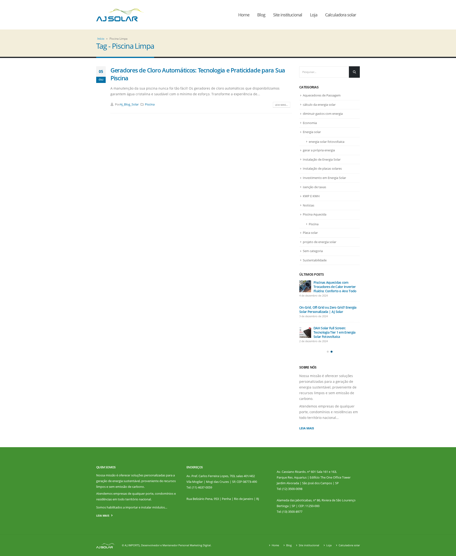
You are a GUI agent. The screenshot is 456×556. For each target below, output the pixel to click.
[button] (328, 352)
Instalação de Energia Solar (322, 159)
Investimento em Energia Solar (324, 178)
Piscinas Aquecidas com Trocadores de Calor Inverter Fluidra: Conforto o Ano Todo (335, 286)
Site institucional (287, 15)
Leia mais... (281, 104)
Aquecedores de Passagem (322, 95)
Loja (313, 15)
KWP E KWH (311, 196)
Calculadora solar (340, 15)
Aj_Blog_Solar (129, 104)
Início (100, 39)
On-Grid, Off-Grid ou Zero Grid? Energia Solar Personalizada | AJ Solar (327, 309)
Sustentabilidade (315, 260)
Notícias (308, 205)
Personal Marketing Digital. (194, 545)
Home (243, 15)
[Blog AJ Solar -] (120, 15)
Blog (261, 15)
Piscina (150, 104)
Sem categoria (313, 251)
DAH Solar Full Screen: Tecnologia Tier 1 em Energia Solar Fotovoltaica (334, 332)
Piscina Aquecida (314, 214)
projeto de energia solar (319, 242)
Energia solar (312, 132)
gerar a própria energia (319, 150)
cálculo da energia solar (319, 104)
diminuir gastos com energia (323, 113)
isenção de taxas (314, 187)
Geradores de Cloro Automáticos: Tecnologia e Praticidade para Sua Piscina (197, 74)
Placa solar (310, 232)
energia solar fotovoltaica (326, 141)
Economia (310, 123)
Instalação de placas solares (322, 168)
